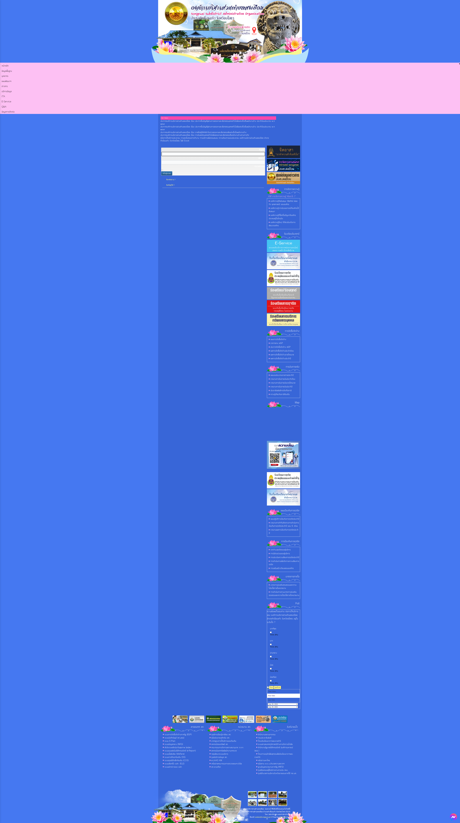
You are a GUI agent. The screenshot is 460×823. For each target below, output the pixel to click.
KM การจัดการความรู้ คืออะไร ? (281, 196)
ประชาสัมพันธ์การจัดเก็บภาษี (281, 390)
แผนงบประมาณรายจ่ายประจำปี (282, 375)
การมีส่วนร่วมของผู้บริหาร (280, 553)
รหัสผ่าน (261, 158)
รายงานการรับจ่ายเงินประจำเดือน (283, 379)
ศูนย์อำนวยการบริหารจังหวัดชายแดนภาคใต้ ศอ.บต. (277, 773)
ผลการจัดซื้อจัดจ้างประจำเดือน (282, 350)
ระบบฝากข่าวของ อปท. (173, 766)
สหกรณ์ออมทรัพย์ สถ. (219, 744)
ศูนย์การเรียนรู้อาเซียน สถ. (221, 734)
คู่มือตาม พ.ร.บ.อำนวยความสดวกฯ (271, 763)
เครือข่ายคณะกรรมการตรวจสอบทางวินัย (226, 763)
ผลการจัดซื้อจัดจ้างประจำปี (281, 358)
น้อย (271, 665)
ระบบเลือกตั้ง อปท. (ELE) (174, 763)
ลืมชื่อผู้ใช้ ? (170, 185)
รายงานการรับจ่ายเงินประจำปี (281, 386)
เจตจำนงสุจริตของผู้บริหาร (281, 549)
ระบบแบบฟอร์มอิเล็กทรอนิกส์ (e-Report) (180, 750)
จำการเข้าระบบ (260, 166)
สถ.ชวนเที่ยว (216, 766)
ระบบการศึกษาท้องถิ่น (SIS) (175, 757)
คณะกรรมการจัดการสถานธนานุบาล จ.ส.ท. (227, 747)
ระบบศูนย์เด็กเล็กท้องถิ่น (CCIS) (177, 760)
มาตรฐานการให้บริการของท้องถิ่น (223, 741)
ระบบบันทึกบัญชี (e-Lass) (174, 737)
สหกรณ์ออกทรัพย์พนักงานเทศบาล (224, 750)
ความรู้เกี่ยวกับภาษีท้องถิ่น (280, 394)
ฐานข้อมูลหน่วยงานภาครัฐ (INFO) (271, 766)
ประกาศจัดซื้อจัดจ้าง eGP (281, 347)
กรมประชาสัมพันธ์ (264, 737)
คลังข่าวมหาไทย (264, 760)
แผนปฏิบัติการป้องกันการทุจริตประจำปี (285, 519)
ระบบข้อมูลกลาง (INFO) (174, 744)
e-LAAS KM (216, 760)
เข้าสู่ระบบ (167, 173)
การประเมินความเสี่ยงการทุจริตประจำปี (285, 557)
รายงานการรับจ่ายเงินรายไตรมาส (283, 382)
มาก (271, 640)
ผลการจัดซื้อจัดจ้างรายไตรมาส (282, 354)
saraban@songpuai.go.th (263, 817)
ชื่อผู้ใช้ (262, 150)
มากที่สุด (273, 628)
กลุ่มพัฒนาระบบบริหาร (219, 754)
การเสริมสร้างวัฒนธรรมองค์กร (282, 568)
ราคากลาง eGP (277, 343)
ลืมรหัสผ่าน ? (170, 180)
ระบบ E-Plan (170, 741)
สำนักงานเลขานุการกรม (267, 734)
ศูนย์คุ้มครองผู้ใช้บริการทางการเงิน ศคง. (273, 770)
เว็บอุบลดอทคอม (285, 817)
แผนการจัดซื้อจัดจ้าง (278, 339)
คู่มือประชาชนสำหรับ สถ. (220, 737)
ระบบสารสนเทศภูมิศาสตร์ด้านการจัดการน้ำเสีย (275, 744)
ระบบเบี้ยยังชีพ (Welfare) (174, 754)
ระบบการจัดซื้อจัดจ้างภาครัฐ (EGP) (178, 734)
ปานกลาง (273, 653)
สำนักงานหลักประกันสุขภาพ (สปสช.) (178, 747)
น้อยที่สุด (273, 677)
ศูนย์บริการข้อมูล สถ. (219, 757)
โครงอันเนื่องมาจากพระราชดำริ (269, 741)
